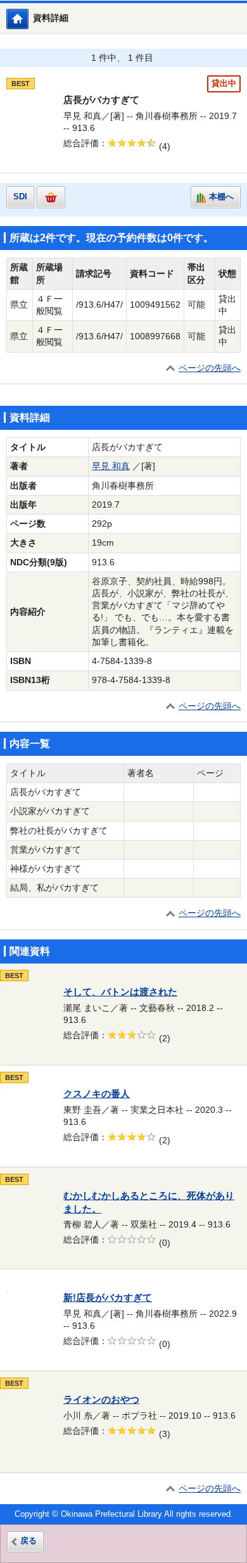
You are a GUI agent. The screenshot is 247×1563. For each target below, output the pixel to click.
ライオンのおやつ (101, 1400)
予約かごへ (51, 197)
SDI (20, 196)
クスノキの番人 (96, 1094)
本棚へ (221, 196)
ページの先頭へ (210, 368)
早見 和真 (111, 466)
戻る (28, 1540)
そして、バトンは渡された (120, 992)
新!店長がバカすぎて (107, 1298)
